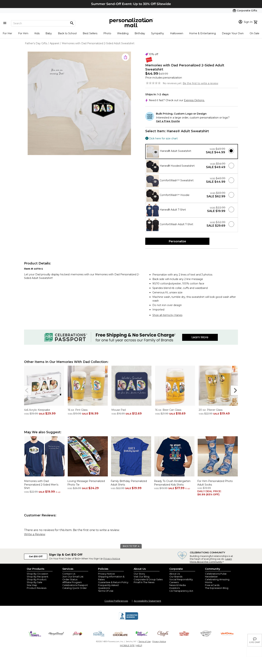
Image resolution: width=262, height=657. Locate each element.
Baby (48, 33)
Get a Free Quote (168, 121)
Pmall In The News (144, 582)
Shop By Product (37, 579)
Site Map (32, 585)
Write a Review (34, 534)
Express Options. (194, 100)
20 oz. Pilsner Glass (210, 409)
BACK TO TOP (130, 546)
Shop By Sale (34, 582)
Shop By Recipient (37, 576)
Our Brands (175, 576)
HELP (139, 645)
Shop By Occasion (37, 573)
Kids (37, 33)
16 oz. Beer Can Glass (168, 409)
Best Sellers (90, 33)
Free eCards (212, 585)
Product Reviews (36, 588)
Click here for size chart (163, 138)
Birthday (140, 33)
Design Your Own (233, 33)
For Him (23, 33)
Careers (174, 582)
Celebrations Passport (75, 585)
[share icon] (125, 57)
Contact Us (68, 573)
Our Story (139, 573)
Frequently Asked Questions (108, 586)
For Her (7, 33)
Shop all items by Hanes (167, 315)
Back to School (67, 33)
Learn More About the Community (211, 560)
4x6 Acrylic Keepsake (37, 409)
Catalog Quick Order (74, 588)
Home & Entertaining (202, 33)
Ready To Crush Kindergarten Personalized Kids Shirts (172, 482)
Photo (107, 33)
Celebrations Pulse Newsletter (216, 575)
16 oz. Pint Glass (78, 409)
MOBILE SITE (127, 645)
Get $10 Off (35, 556)
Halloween (176, 33)
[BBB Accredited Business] (128, 619)
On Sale (254, 33)
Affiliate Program (72, 582)
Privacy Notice (111, 558)
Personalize (177, 241)
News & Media (177, 585)
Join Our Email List (72, 576)
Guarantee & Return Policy (113, 582)
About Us (174, 573)
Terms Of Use (105, 590)
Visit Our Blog (141, 576)
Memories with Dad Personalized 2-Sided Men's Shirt (41, 484)
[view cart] (256, 22)
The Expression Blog (216, 588)
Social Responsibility (181, 579)
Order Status (69, 579)
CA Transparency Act (181, 590)
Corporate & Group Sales (148, 579)
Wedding (123, 33)
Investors (174, 588)
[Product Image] (79, 104)
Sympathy (157, 33)
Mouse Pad (118, 409)
